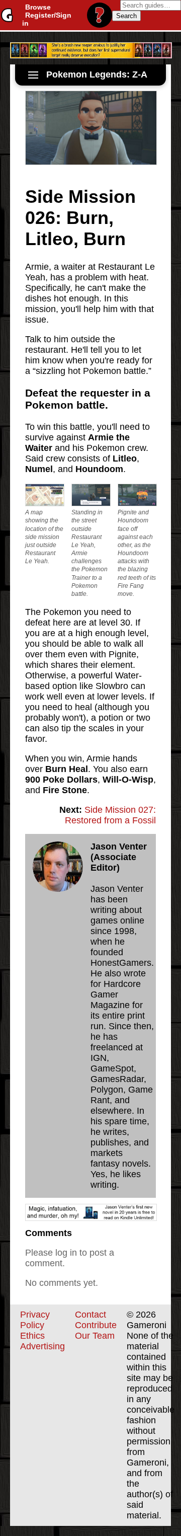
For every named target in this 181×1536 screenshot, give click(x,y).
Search (126, 16)
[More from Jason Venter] (58, 866)
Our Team (95, 1336)
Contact (90, 1315)
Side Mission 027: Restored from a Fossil (110, 815)
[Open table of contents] (33, 75)
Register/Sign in (46, 19)
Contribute (96, 1325)
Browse (38, 7)
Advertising (42, 1346)
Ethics (32, 1336)
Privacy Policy (35, 1320)
